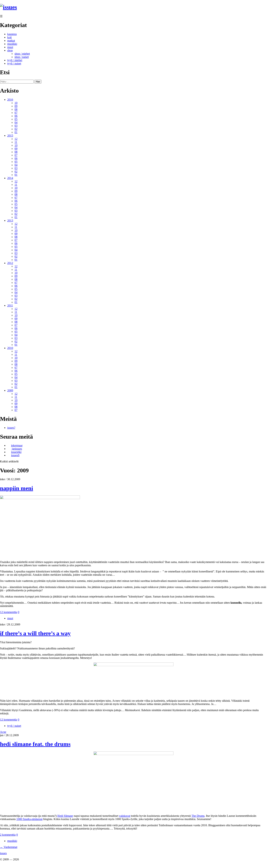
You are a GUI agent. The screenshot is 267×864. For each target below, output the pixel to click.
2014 (10, 178)
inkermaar (17, 445)
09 (16, 106)
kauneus (12, 34)
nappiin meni (16, 488)
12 (16, 138)
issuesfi (15, 455)
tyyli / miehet (14, 60)
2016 (10, 99)
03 (16, 125)
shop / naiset (22, 56)
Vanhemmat (8, 847)
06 (16, 115)
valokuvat (124, 815)
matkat (11, 40)
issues (3, 853)
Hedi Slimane (65, 815)
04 (16, 122)
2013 (10, 220)
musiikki (12, 43)
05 (16, 119)
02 (16, 129)
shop (10, 50)
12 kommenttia (8, 612)
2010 (10, 347)
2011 (10, 305)
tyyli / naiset (14, 63)
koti (9, 37)
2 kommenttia (8, 834)
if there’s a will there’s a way (35, 633)
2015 (10, 135)
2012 (10, 263)
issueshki (16, 452)
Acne (3, 731)
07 (16, 112)
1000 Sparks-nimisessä (29, 819)
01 (16, 132)
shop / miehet (22, 53)
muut (10, 47)
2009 (10, 390)
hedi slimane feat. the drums (35, 744)
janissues (16, 448)
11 (16, 142)
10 (16, 102)
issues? (11, 427)
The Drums (198, 815)
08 (16, 109)
